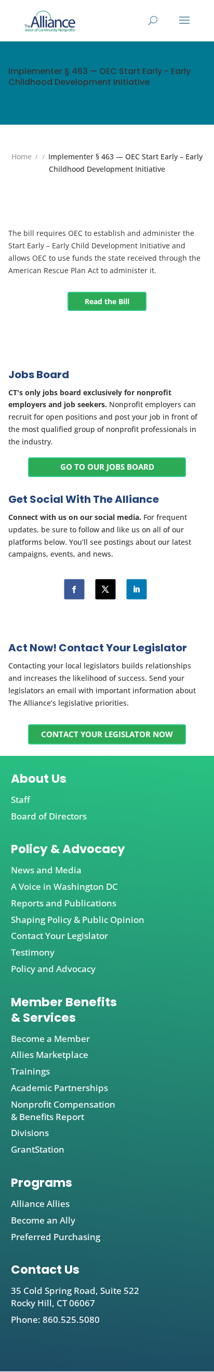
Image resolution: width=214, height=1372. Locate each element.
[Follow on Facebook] (74, 589)
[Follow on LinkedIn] (137, 589)
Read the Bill (107, 301)
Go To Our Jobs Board (107, 466)
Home (21, 156)
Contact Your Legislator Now (107, 734)
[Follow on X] (106, 589)
